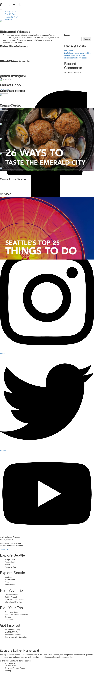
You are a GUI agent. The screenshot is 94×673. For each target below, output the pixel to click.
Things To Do (10, 12)
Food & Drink (11, 14)
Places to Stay (11, 17)
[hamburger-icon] (1, 9)
